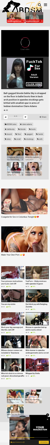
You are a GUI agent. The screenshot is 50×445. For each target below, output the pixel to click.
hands (40, 134)
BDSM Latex (11, 124)
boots (33, 129)
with (40, 139)
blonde (22, 129)
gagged (29, 134)
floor (19, 134)
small (18, 139)
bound (9, 134)
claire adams (27, 124)
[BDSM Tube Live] (22, 7)
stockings (29, 139)
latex (9, 139)
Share (43, 117)
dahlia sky (11, 129)
